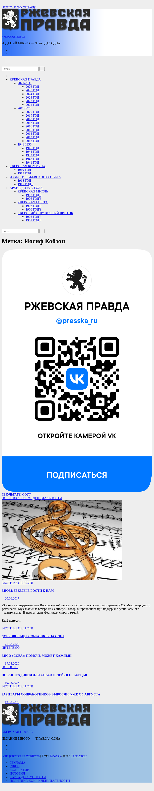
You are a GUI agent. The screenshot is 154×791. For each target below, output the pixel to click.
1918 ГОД (24, 173)
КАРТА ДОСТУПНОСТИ (28, 777)
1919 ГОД (24, 169)
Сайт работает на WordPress (21, 755)
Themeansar (78, 755)
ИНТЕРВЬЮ (10, 647)
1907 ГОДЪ (33, 195)
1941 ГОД (32, 162)
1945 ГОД (32, 148)
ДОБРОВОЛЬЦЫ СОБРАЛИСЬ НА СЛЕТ (33, 636)
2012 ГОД (32, 141)
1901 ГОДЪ (33, 220)
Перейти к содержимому (18, 7)
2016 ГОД (32, 126)
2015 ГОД (32, 130)
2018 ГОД (32, 119)
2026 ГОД (32, 86)
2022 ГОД (32, 101)
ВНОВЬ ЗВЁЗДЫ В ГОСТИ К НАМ (28, 590)
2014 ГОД (32, 133)
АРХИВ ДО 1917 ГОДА (26, 187)
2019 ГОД (32, 115)
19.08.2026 (12, 663)
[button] (3, 64)
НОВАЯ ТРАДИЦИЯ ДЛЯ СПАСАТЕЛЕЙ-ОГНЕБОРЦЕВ (44, 675)
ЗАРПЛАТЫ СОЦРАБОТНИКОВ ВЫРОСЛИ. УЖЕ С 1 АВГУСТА (51, 694)
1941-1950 (24, 144)
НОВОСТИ (10, 667)
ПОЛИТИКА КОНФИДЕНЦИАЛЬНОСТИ (32, 498)
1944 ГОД (32, 151)
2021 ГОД (32, 104)
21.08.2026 (12, 644)
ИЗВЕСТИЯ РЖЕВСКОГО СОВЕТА (35, 177)
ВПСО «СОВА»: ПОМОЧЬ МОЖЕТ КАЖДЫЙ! (37, 655)
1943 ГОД (32, 155)
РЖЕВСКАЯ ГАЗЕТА (33, 202)
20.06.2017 (12, 598)
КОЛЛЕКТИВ (19, 770)
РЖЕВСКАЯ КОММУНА (27, 166)
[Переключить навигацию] (7, 61)
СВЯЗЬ (14, 766)
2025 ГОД (32, 90)
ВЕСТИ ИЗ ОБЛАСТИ (17, 582)
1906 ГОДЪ (33, 198)
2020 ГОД (32, 112)
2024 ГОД (32, 94)
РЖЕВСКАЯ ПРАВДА (13, 36)
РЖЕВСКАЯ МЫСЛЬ (33, 191)
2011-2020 (24, 108)
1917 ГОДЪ (25, 184)
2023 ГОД (32, 97)
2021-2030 (24, 83)
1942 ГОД (32, 159)
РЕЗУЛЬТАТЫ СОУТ (16, 494)
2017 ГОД (32, 122)
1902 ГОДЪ (33, 216)
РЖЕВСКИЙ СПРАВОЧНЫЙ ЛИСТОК (45, 213)
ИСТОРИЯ (17, 773)
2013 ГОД (32, 137)
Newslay (55, 755)
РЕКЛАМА (17, 762)
